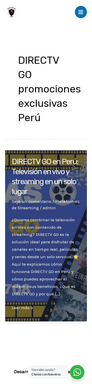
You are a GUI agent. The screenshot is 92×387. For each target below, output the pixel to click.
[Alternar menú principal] (81, 12)
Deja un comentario (31, 201)
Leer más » (22, 308)
